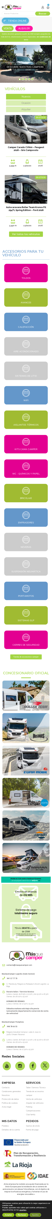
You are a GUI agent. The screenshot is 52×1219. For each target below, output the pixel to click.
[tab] (26, 96)
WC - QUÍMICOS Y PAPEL (26, 473)
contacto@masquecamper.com (19, 965)
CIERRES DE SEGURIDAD (26, 644)
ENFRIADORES (26, 522)
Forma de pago (32, 1129)
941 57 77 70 (11, 978)
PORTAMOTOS (26, 596)
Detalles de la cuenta (11, 1129)
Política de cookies (10, 1103)
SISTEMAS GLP (26, 620)
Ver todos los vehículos (26, 234)
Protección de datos (10, 1099)
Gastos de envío (33, 1126)
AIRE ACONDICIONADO (26, 351)
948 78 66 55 (11, 1026)
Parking (29, 1107)
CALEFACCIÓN (26, 327)
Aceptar (8, 1215)
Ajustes (35, 1215)
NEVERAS (26, 547)
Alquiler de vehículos (35, 1103)
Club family (30, 1114)
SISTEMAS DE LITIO (26, 375)
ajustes (22, 1210)
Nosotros (6, 1095)
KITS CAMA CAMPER (26, 449)
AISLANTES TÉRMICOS (26, 424)
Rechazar (22, 1215)
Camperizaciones (33, 1110)
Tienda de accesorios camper (35, 1093)
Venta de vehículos (34, 1099)
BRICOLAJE (26, 498)
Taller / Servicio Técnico (36, 1087)
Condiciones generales (11, 1091)
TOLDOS (26, 278)
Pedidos (5, 1126)
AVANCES (26, 302)
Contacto (6, 1087)
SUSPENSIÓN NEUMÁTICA (26, 571)
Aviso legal (6, 1107)
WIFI (26, 400)
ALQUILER (24, 28)
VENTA (8, 28)
